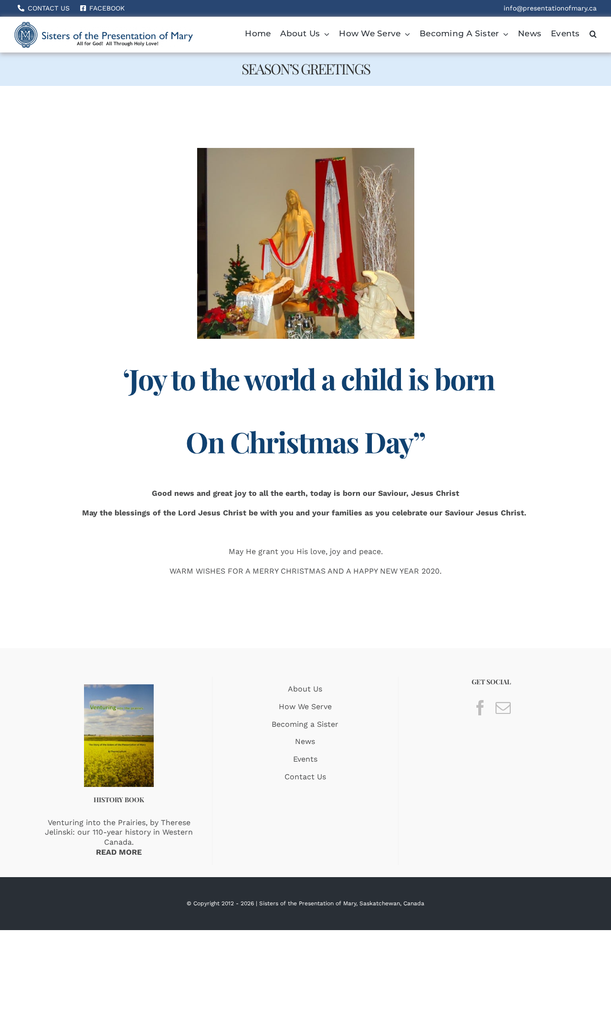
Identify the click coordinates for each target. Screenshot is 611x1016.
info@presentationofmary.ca (550, 8)
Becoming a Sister (305, 724)
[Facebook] (480, 707)
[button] (593, 35)
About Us (305, 688)
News (305, 741)
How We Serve (305, 706)
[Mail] (503, 707)
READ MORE (119, 852)
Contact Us (305, 776)
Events (305, 759)
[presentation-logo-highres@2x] (103, 25)
